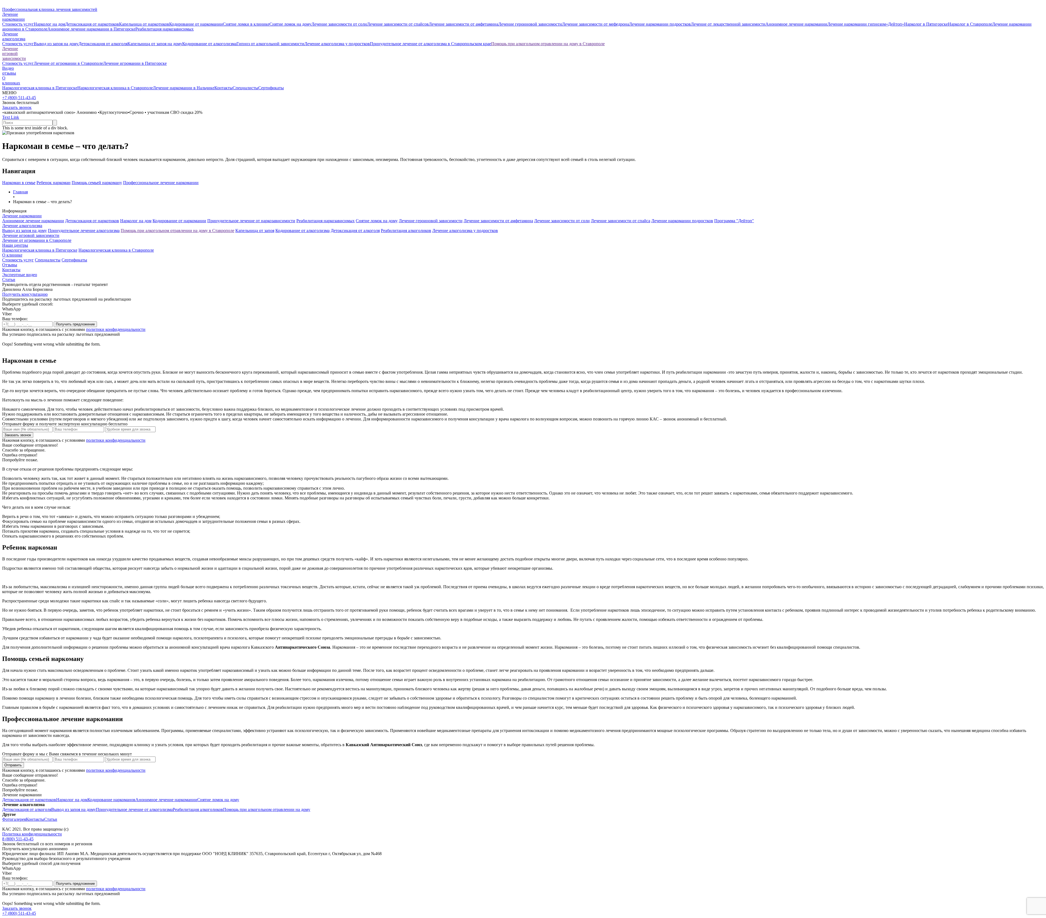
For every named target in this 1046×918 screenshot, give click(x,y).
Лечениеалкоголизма (13, 36)
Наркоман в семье (18, 182)
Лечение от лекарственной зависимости (728, 24)
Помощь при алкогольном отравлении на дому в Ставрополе (548, 43)
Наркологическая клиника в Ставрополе (115, 88)
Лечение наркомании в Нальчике (183, 88)
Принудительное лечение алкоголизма (84, 230)
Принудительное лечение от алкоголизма (134, 809)
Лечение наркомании (22, 216)
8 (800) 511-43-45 (18, 839)
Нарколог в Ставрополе (970, 24)
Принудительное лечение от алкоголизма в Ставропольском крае (430, 43)
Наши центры (15, 245)
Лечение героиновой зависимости (530, 24)
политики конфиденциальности (115, 329)
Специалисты (245, 88)
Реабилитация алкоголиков (406, 230)
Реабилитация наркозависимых (164, 29)
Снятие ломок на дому (290, 24)
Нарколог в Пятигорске (926, 24)
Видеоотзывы (9, 70)
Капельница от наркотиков (144, 24)
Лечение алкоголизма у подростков (337, 43)
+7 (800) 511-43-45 (19, 97)
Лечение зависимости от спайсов (398, 24)
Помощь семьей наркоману (97, 182)
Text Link (10, 117)
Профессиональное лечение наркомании (161, 182)
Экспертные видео (19, 274)
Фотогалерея (14, 819)
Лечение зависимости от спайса (620, 220)
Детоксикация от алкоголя (102, 43)
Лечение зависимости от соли (339, 24)
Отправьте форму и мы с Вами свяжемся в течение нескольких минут (67, 754)
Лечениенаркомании (13, 17)
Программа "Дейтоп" (734, 220)
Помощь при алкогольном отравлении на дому (266, 809)
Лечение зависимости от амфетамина (463, 24)
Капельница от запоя (254, 230)
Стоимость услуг (18, 24)
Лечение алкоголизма (22, 225)
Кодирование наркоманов (111, 799)
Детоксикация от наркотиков (92, 24)
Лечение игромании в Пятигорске (135, 63)
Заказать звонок (17, 107)
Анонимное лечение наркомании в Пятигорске (91, 29)
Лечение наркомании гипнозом (856, 24)
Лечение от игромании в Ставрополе (68, 63)
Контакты (223, 88)
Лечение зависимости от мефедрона (595, 24)
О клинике (12, 255)
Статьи (8, 279)
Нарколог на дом (49, 24)
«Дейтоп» (895, 24)
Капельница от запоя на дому (154, 43)
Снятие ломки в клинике (246, 24)
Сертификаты (271, 88)
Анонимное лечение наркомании (796, 24)
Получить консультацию (25, 294)
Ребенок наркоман (54, 182)
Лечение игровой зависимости (14, 53)
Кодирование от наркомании (196, 24)
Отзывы (9, 265)
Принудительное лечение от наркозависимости (251, 220)
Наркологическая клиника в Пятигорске (39, 88)
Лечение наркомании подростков (660, 24)
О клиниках (11, 80)
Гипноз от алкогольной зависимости (270, 43)
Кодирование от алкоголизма (209, 43)
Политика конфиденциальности (32, 834)
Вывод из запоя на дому (56, 43)
